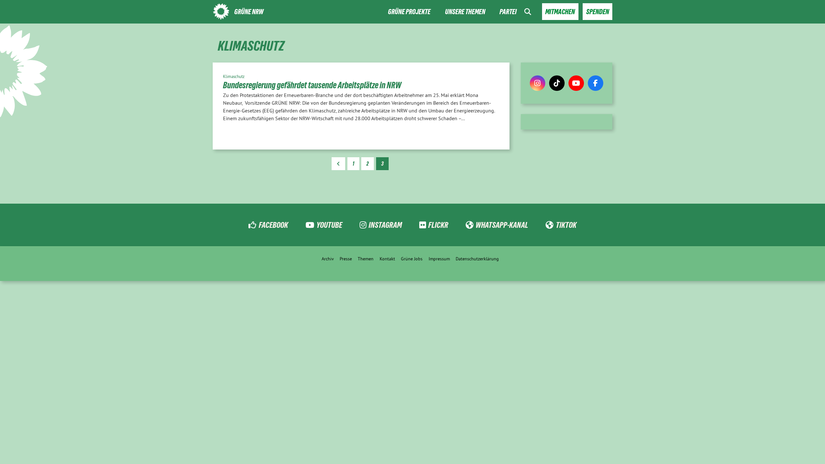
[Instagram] (537, 83)
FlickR (438, 224)
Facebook (273, 224)
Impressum (439, 259)
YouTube (329, 224)
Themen (366, 259)
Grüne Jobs (411, 259)
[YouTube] (576, 83)
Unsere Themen (465, 12)
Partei (508, 12)
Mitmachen (560, 12)
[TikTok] (557, 83)
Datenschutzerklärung (477, 259)
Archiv (328, 259)
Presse (346, 259)
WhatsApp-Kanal (502, 224)
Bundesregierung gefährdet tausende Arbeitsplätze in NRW (312, 85)
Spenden (597, 12)
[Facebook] (595, 83)
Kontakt (387, 259)
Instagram (385, 224)
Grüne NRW (249, 12)
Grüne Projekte (409, 12)
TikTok (566, 224)
